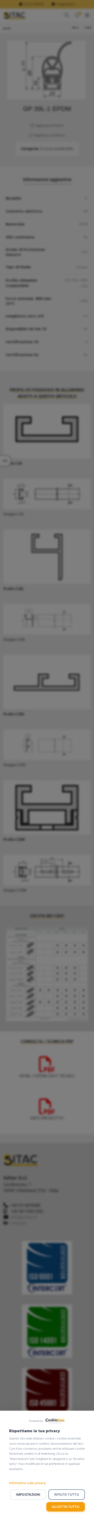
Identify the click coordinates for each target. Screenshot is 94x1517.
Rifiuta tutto (66, 1494)
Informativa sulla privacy (27, 1483)
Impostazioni (28, 1494)
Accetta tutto (65, 1507)
